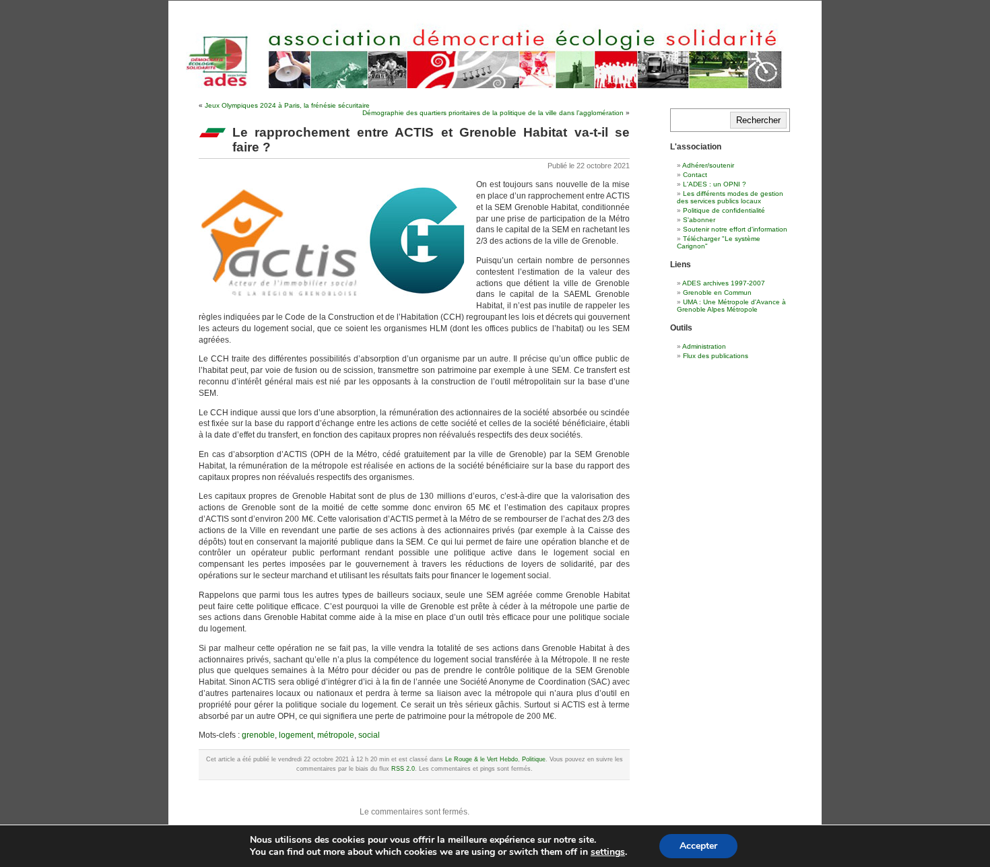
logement (296, 735)
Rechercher (758, 120)
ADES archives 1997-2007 (723, 283)
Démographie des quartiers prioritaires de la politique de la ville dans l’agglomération (493, 112)
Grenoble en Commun (717, 292)
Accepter (698, 845)
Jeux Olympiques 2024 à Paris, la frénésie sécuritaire (287, 105)
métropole (335, 735)
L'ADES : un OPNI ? (714, 184)
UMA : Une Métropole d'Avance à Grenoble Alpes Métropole (731, 305)
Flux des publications (715, 355)
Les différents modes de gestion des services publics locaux (730, 197)
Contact (695, 174)
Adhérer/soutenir (708, 165)
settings (608, 852)
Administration (704, 346)
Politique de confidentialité (724, 210)
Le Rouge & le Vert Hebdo (481, 759)
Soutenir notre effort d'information (735, 229)
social (369, 735)
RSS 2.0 (403, 768)
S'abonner (699, 219)
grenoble (258, 735)
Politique (534, 759)
